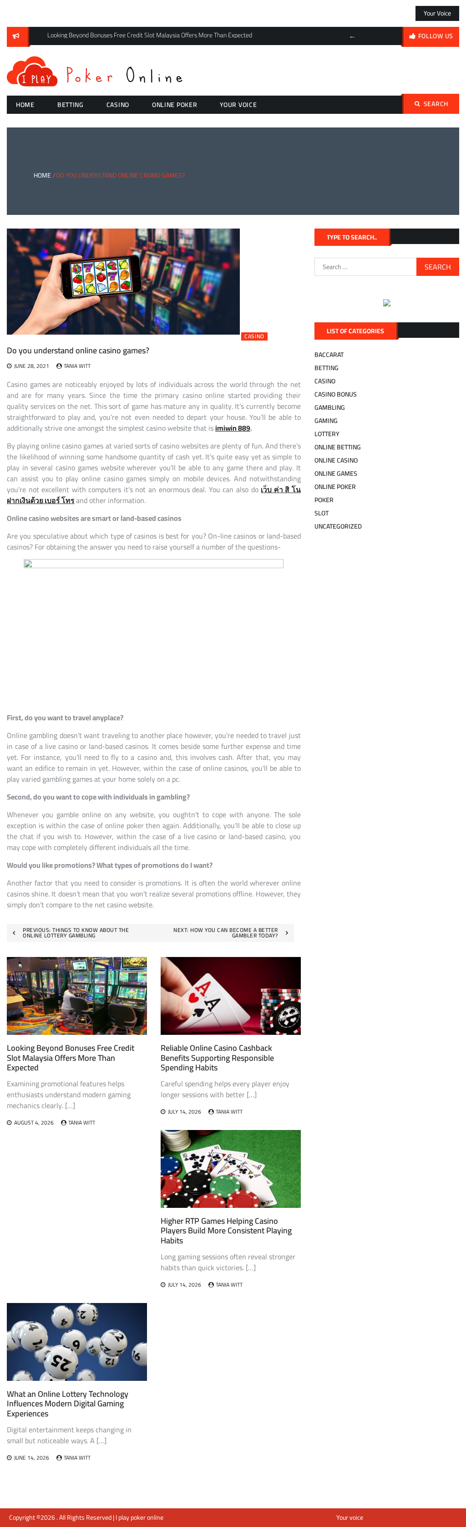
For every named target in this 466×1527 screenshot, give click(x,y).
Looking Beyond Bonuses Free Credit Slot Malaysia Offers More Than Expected (70, 1057)
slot (321, 513)
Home (25, 105)
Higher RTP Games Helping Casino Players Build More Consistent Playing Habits (226, 1230)
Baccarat (329, 354)
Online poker (174, 105)
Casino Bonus (335, 394)
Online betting (337, 447)
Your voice (437, 13)
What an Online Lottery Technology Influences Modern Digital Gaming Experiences (67, 1403)
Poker (324, 500)
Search (436, 104)
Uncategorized (338, 526)
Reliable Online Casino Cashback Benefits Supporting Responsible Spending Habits (217, 1057)
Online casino (336, 460)
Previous (352, 36)
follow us (435, 36)
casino (117, 105)
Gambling (329, 407)
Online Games (335, 473)
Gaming (326, 420)
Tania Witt (77, 366)
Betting (70, 105)
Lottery (326, 434)
